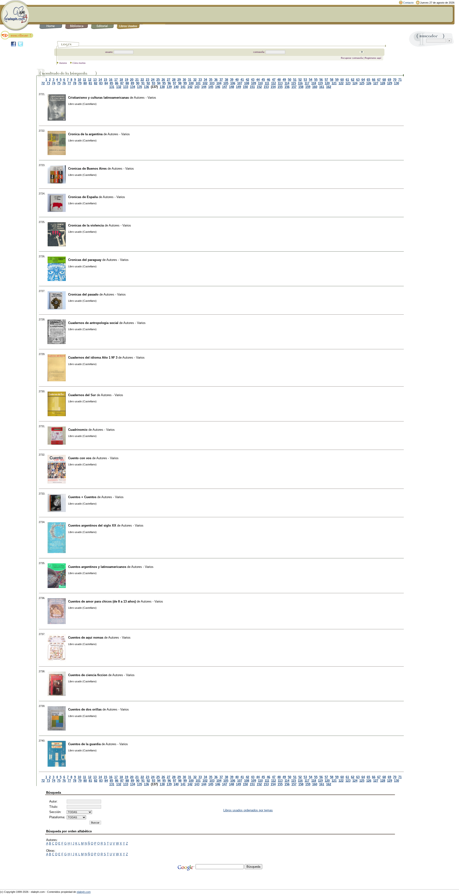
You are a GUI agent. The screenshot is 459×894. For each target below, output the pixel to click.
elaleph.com (84, 891)
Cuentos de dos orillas (85, 709)
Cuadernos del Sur (82, 395)
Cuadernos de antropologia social (93, 323)
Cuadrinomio (77, 429)
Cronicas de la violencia (86, 225)
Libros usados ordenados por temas (248, 810)
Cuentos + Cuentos (82, 497)
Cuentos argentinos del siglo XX (92, 525)
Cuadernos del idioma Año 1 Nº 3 (92, 357)
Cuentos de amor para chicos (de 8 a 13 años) (102, 601)
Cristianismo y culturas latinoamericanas (98, 97)
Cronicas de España (83, 197)
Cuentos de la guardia (84, 744)
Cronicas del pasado (83, 294)
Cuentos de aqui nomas (85, 637)
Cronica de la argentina (85, 134)
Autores (63, 63)
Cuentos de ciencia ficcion (87, 675)
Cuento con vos (79, 458)
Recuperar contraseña (352, 58)
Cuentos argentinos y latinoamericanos (97, 567)
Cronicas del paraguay (84, 260)
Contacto (408, 2)
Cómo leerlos (79, 63)
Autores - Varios (145, 97)
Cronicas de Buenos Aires (87, 168)
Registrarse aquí (373, 58)
